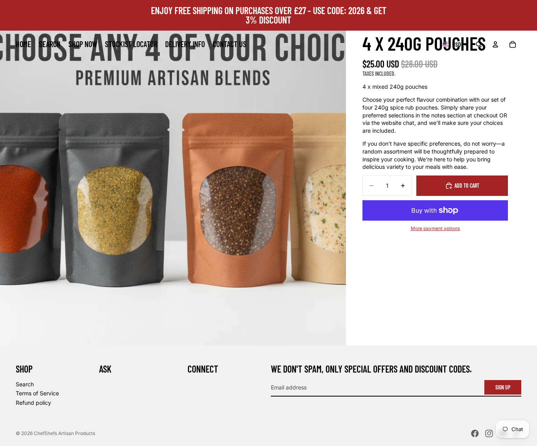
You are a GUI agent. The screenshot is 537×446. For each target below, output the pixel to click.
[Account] (495, 44)
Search (25, 384)
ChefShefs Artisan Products (64, 433)
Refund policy (33, 402)
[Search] (478, 44)
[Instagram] (489, 433)
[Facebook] (475, 433)
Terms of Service (37, 393)
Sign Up (502, 387)
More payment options (435, 228)
